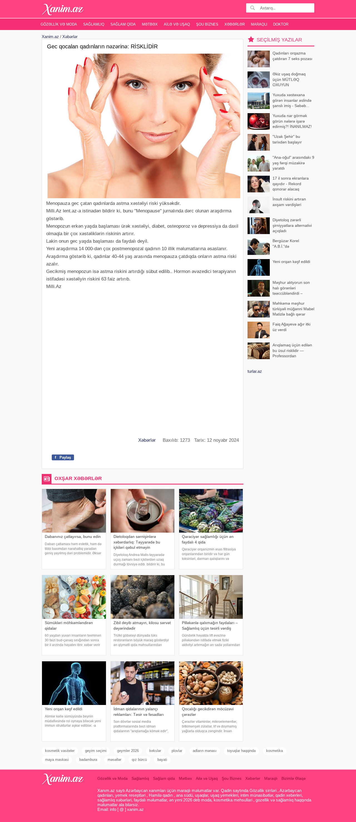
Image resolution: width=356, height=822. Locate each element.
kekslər (155, 751)
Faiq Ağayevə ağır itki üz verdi (291, 327)
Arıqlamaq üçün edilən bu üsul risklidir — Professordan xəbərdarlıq (292, 351)
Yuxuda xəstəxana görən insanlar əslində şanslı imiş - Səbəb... (292, 100)
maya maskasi (57, 760)
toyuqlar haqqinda (241, 751)
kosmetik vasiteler (60, 751)
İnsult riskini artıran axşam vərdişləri (289, 202)
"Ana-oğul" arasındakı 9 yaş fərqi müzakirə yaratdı (293, 162)
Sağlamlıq (93, 24)
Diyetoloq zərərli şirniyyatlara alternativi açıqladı (292, 225)
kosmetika (274, 751)
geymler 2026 (128, 751)
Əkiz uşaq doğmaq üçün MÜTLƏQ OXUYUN (289, 79)
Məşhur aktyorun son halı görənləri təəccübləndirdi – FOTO (291, 288)
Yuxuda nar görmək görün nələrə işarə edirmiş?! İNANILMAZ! (292, 121)
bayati (162, 760)
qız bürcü (139, 760)
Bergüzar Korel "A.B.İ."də (286, 244)
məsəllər (114, 760)
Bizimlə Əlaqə (293, 778)
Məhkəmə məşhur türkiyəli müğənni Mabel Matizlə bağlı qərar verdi (293, 309)
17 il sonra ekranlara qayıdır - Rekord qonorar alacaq (291, 183)
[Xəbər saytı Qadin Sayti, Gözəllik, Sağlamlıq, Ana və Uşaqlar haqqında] (63, 9)
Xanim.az (50, 36)
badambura (88, 760)
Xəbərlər (234, 24)
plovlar (177, 751)
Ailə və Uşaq (177, 24)
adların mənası (205, 751)
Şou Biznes (207, 24)
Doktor (280, 24)
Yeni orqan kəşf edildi (291, 261)
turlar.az (255, 371)
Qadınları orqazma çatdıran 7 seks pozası (292, 56)
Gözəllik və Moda (59, 24)
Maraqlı (259, 24)
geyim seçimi (96, 751)
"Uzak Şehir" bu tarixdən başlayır (287, 139)
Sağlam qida (123, 24)
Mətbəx (150, 24)
